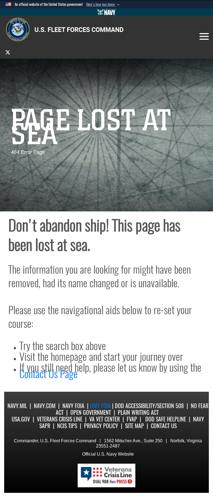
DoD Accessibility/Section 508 (149, 405)
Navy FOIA (73, 405)
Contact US (164, 425)
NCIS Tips (67, 425)
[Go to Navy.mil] (106, 12)
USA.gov (21, 419)
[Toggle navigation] (204, 36)
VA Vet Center (104, 419)
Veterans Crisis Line (59, 419)
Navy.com (44, 405)
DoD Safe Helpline (165, 419)
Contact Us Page (48, 374)
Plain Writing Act (138, 412)
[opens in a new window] (7, 52)
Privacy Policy (101, 425)
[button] (103, 4)
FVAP (132, 419)
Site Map (134, 425)
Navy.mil (17, 405)
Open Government (90, 412)
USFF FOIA (101, 405)
